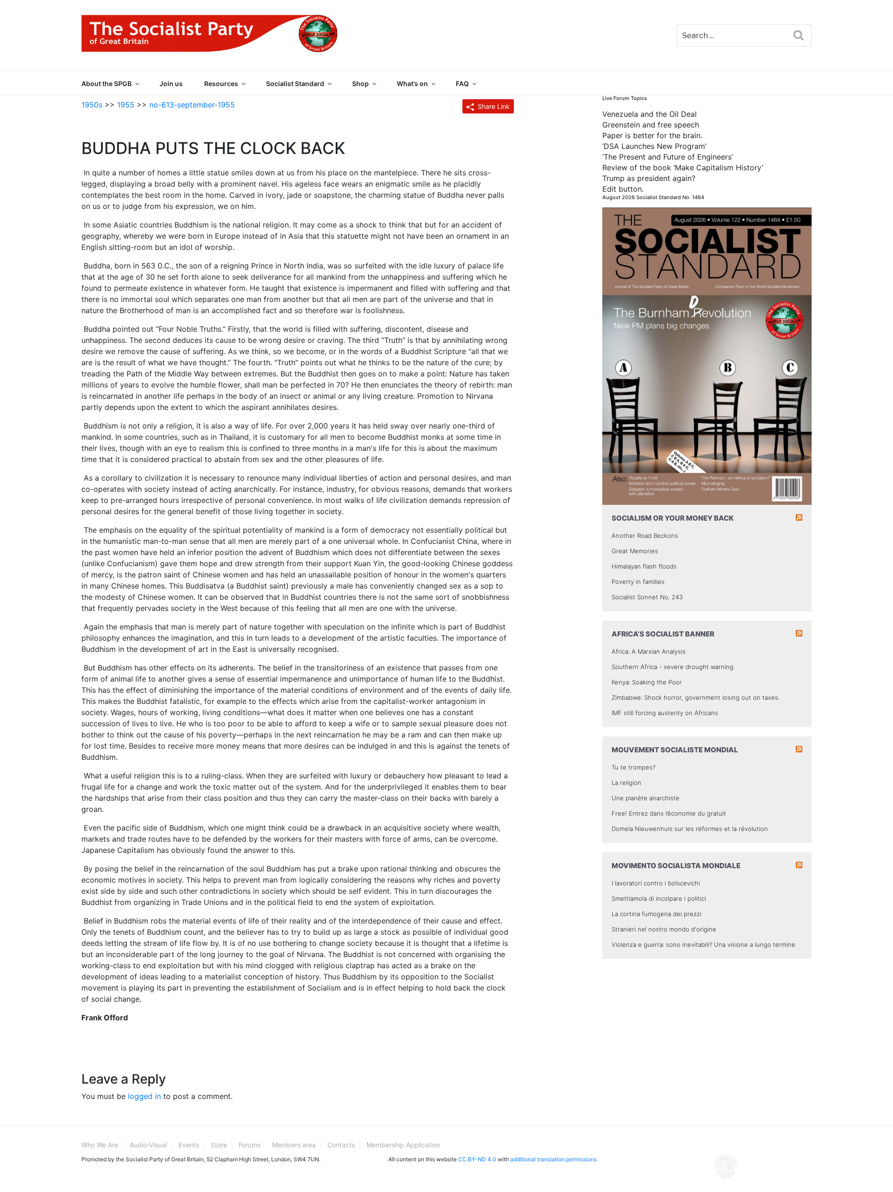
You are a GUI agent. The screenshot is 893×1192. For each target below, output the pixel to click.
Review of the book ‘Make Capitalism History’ (682, 167)
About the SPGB (106, 83)
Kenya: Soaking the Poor (647, 682)
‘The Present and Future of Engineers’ (667, 156)
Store (219, 1145)
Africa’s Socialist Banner (663, 633)
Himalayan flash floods (644, 566)
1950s (91, 104)
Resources (221, 83)
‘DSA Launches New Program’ (654, 146)
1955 (125, 104)
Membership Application (403, 1145)
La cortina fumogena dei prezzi (656, 913)
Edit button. (623, 189)
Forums (249, 1145)
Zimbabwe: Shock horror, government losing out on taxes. (696, 697)
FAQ (462, 83)
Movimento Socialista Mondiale (676, 865)
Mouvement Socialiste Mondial (675, 749)
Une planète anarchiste (646, 798)
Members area (294, 1145)
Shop (360, 83)
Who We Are (99, 1145)
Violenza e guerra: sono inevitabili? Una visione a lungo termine (703, 944)
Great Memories (635, 551)
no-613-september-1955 (192, 104)
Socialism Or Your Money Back (673, 518)
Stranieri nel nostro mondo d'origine (664, 929)
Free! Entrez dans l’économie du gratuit (669, 813)
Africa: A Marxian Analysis (649, 651)
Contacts (341, 1145)
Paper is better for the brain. (652, 135)
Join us (171, 83)
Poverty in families (638, 581)
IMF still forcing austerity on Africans (665, 713)
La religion (626, 782)
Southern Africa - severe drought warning (672, 666)
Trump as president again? (648, 178)
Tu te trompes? (633, 767)
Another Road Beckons (645, 535)
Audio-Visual (148, 1145)
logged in (144, 1096)
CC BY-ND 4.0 (477, 1159)
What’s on (412, 83)
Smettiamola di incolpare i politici (659, 898)
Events (189, 1145)
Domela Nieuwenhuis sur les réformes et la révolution (690, 828)
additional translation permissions (553, 1159)
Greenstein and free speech (650, 124)
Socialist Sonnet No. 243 (647, 597)
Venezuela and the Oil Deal (649, 114)
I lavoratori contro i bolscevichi (656, 883)
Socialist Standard (295, 83)
